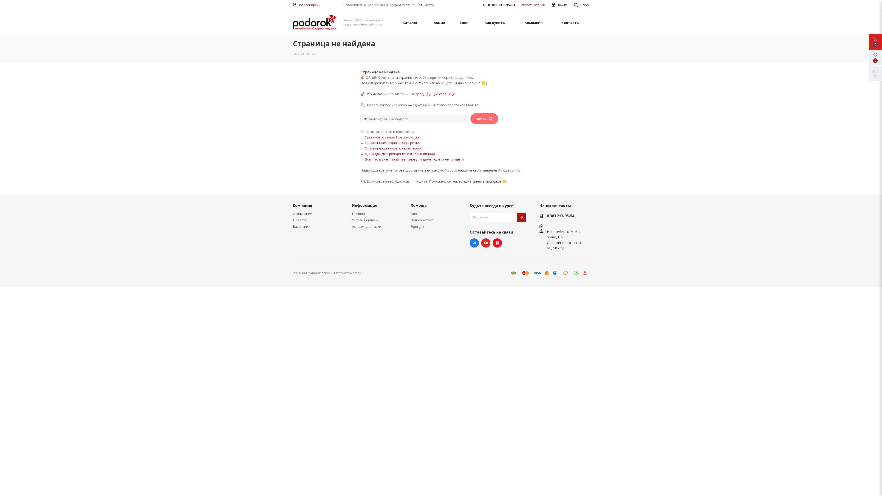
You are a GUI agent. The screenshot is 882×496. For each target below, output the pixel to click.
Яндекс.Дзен (497, 243)
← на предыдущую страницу (430, 94)
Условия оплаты (365, 220)
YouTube (485, 243)
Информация (364, 205)
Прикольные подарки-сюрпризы (392, 142)
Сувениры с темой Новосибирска (392, 137)
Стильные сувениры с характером (393, 148)
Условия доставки (366, 226)
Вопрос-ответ (422, 220)
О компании (302, 213)
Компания (302, 205)
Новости (300, 220)
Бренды (417, 226)
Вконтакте (474, 243)
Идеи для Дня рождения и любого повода (400, 153)
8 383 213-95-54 (560, 215)
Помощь (359, 213)
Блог (414, 213)
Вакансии (300, 226)
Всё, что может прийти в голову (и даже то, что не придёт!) (414, 159)
